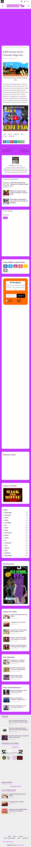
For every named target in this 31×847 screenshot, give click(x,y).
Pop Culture (16, 532)
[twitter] (25, 1)
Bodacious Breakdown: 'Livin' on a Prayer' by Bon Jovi (18, 706)
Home (4, 47)
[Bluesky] (10, 270)
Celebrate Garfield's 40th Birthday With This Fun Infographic (18, 810)
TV (16, 540)
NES (22, 134)
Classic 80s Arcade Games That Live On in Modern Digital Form (19, 184)
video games (11, 136)
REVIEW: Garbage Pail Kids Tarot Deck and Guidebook (17, 668)
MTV (16, 525)
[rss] (25, 266)
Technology (16, 543)
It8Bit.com (6, 96)
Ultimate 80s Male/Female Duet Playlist (19, 615)
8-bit (7, 47)
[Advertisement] (15, 27)
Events (16, 517)
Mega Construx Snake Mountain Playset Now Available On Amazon (16, 676)
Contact (21, 836)
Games (16, 520)
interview (16, 553)
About (18, 838)
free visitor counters (8, 841)
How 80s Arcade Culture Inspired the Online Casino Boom (19, 736)
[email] (5, 270)
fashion (16, 548)
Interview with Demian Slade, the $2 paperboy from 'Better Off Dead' (18, 638)
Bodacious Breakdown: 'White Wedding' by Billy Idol (18, 691)
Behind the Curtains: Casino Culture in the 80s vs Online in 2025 (19, 192)
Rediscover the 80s (19, 845)
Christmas (16, 515)
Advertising (16, 512)
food (16, 550)
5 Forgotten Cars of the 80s (17, 622)
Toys (16, 545)
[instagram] (28, 1)
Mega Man (16, 134)
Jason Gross (7, 58)
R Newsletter (15, 747)
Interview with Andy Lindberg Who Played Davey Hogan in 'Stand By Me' (18, 646)
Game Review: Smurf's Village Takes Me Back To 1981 (18, 630)
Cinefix (14, 84)
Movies (16, 527)
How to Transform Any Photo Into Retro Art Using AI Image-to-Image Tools (18, 721)
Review (16, 535)
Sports (16, 538)
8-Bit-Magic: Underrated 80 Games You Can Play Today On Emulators (19, 201)
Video (5, 136)
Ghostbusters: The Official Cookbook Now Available (17, 660)
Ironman (10, 134)
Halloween (16, 522)
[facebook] (22, 1)
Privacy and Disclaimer (9, 838)
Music (16, 530)
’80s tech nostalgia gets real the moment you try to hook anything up (18, 728)
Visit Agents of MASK (15, 786)
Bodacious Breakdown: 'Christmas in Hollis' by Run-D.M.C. (18, 698)
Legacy (14, 836)
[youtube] (20, 266)
